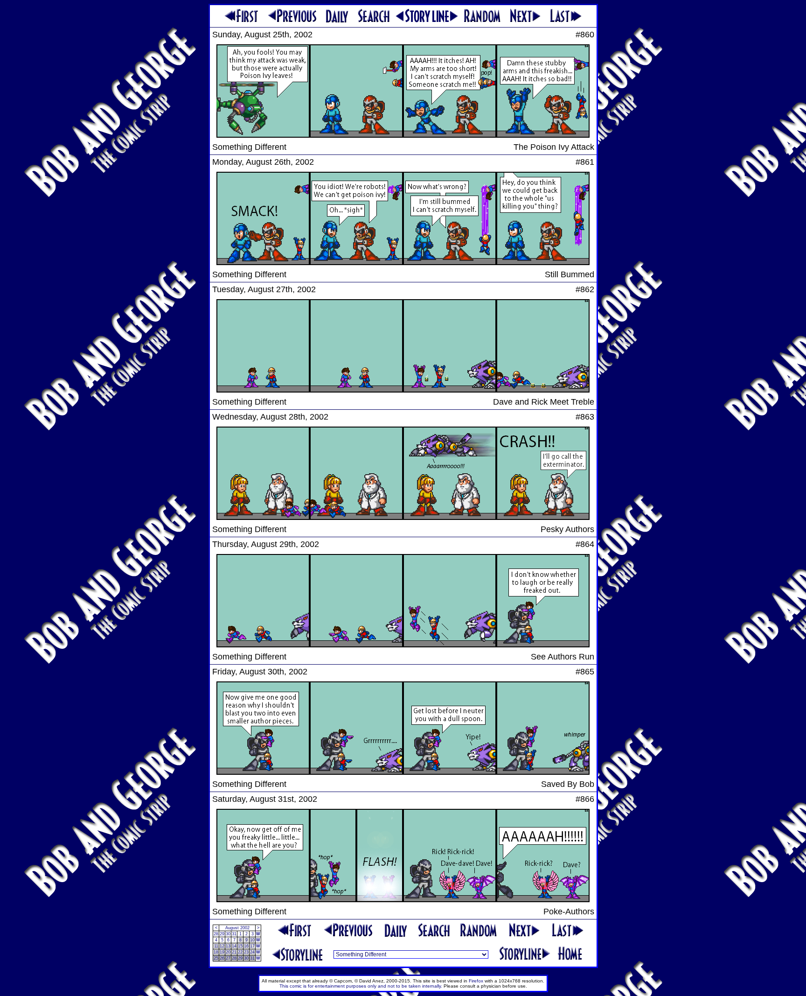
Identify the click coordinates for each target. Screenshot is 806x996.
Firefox (476, 980)
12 (222, 946)
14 (234, 946)
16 (246, 946)
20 (228, 952)
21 (234, 952)
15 (240, 946)
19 (222, 952)
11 (216, 946)
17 (252, 946)
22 (240, 952)
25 (216, 958)
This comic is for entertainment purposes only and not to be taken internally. (360, 986)
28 (216, 934)
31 (234, 934)
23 (246, 952)
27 (228, 958)
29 (222, 934)
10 (252, 940)
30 (228, 934)
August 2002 (237, 928)
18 (216, 952)
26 (222, 958)
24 (252, 952)
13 (228, 946)
